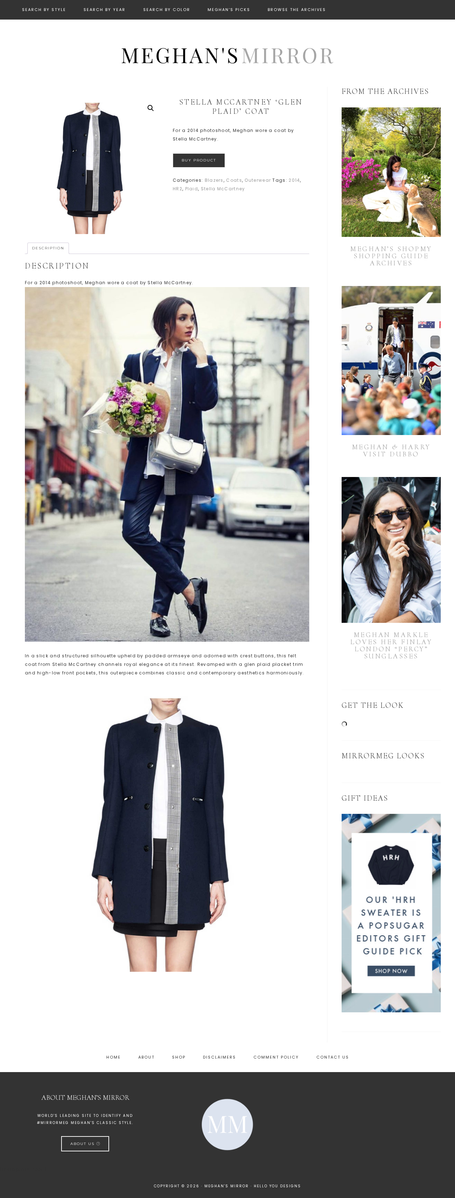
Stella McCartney (223, 189)
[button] (150, 108)
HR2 (177, 189)
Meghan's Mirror (227, 54)
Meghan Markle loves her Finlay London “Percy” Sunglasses (391, 646)
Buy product (199, 160)
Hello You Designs (277, 1186)
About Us (83, 1143)
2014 (294, 180)
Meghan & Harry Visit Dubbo (391, 450)
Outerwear (258, 180)
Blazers (214, 180)
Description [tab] (48, 248)
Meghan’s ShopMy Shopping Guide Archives (391, 256)
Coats (234, 180)
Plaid (191, 189)
